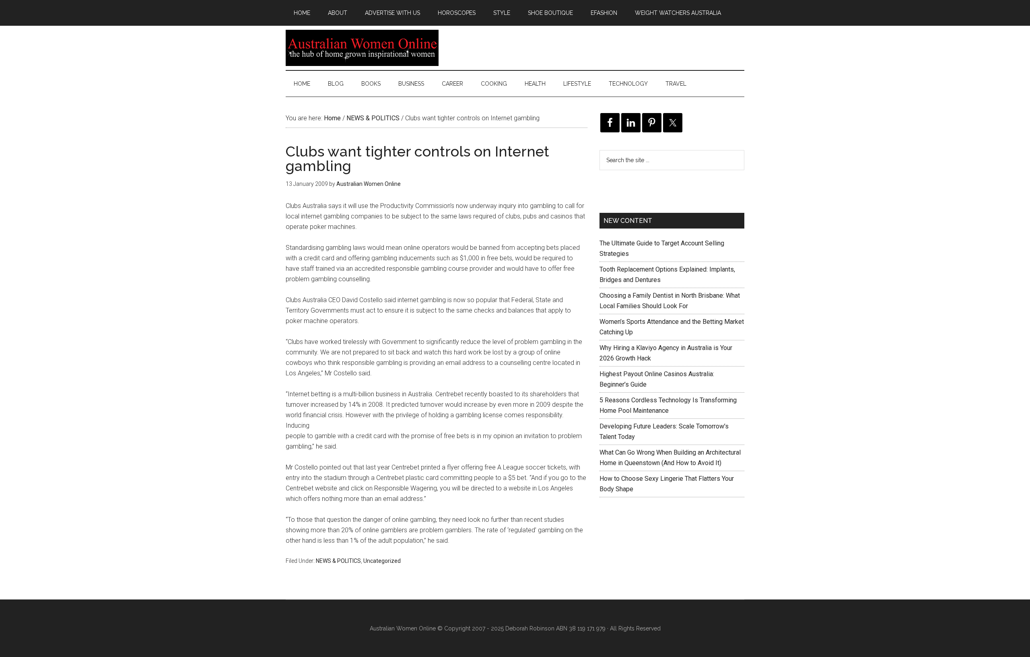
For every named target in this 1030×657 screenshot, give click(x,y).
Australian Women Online (362, 48)
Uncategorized (382, 561)
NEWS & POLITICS (338, 561)
